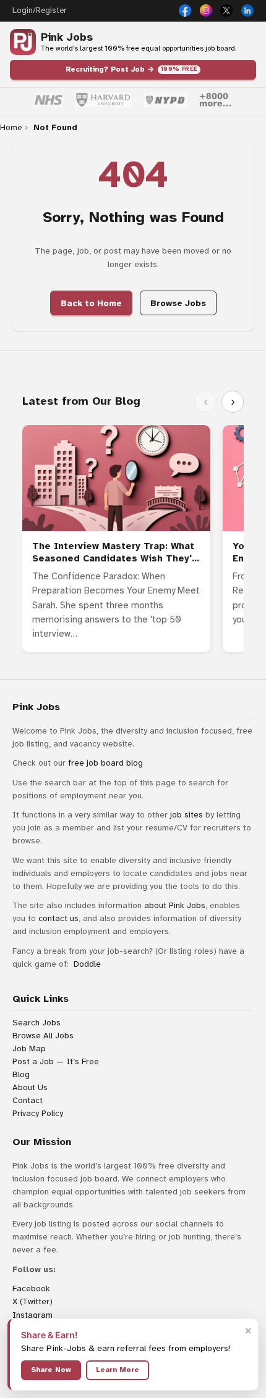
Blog (21, 1074)
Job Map (29, 1048)
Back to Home (91, 303)
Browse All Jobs (43, 1035)
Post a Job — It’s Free (55, 1061)
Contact (27, 1100)
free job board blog (105, 763)
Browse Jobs (178, 303)
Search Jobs (36, 1022)
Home (11, 128)
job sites (186, 814)
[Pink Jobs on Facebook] (185, 10)
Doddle (87, 964)
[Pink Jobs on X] (226, 10)
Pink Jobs (67, 37)
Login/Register (39, 10)
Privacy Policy (37, 1113)
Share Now (51, 1369)
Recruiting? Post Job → (132, 69)
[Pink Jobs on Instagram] (206, 10)
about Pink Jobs (174, 905)
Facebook (31, 1288)
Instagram (32, 1315)
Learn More (117, 1369)
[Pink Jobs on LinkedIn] (247, 10)
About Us (30, 1087)
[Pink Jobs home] (23, 42)
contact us (58, 918)
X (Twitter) (32, 1301)
